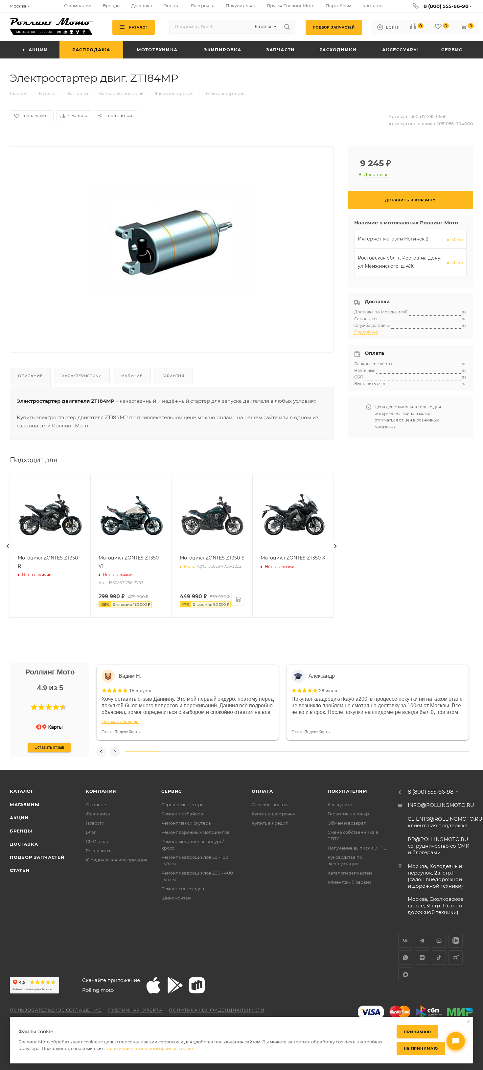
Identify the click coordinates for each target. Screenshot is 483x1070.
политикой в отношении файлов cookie (149, 1048)
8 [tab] (383, 751)
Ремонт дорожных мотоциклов (195, 832)
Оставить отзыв (49, 747)
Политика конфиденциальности (216, 1010)
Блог (91, 832)
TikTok (439, 957)
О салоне (96, 804)
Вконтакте (405, 941)
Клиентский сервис (349, 882)
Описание (30, 376)
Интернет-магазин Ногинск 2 (393, 239)
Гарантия (173, 376)
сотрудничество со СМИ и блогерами (439, 845)
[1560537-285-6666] (172, 244)
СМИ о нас (97, 841)
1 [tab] (142, 751)
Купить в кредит (270, 823)
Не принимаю (421, 1048)
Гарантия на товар (348, 813)
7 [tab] (349, 751)
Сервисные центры (182, 804)
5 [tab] (280, 751)
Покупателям (347, 791)
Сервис (171, 791)
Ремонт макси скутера (186, 823)
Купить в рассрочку (273, 813)
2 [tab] (177, 751)
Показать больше (120, 721)
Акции (19, 817)
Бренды (21, 830)
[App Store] (153, 985)
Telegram (422, 941)
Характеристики (82, 376)
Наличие (132, 376)
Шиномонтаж (176, 897)
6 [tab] (314, 751)
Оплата (262, 791)
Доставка (24, 844)
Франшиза (98, 813)
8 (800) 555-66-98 (446, 6)
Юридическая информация (117, 859)
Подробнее (366, 332)
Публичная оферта (135, 1010)
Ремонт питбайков (182, 813)
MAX (405, 974)
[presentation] (7, 546)
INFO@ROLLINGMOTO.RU (441, 805)
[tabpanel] (188, 702)
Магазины (24, 804)
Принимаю (417, 1032)
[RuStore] (197, 985)
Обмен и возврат (347, 823)
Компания (101, 791)
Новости (95, 823)
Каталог (22, 791)
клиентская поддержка (445, 822)
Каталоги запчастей (350, 873)
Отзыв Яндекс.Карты (121, 732)
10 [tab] (452, 751)
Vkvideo (455, 941)
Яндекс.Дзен (422, 957)
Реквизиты (98, 850)
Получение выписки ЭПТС (357, 848)
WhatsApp (405, 957)
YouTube (439, 941)
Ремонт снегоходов (182, 888)
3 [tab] (211, 751)
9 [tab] (418, 751)
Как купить (340, 804)
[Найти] (287, 27)
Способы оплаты (270, 804)
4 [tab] (245, 751)
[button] (34, 707)
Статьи (20, 870)
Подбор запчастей (37, 857)
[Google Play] (175, 985)
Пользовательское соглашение (56, 1010)
